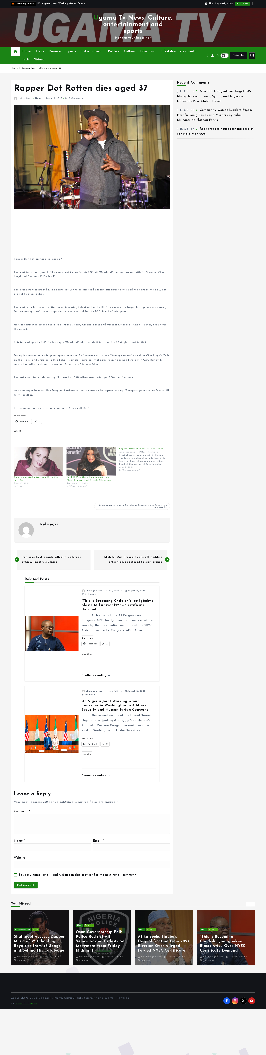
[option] (40, 937)
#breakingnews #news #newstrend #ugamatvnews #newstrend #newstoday (134, 506)
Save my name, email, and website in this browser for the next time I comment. (78, 875)
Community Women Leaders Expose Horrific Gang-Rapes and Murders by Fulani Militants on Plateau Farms (215, 115)
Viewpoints (187, 51)
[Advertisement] (92, 235)
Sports (71, 51)
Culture (129, 51)
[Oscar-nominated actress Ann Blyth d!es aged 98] (38, 461)
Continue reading (94, 675)
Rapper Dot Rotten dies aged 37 (41, 68)
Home (26, 51)
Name (19, 840)
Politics (113, 51)
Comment (22, 811)
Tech (25, 59)
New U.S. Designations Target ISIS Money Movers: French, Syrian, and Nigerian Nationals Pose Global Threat (214, 96)
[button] (248, 904)
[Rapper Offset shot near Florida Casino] (145, 459)
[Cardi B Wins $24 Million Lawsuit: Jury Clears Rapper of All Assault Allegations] (91, 461)
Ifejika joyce (25, 98)
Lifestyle (167, 51)
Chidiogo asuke (94, 591)
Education (147, 51)
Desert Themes (26, 1003)
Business (55, 51)
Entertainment (92, 51)
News (40, 51)
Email (98, 840)
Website (20, 857)
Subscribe (238, 55)
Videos (39, 59)
